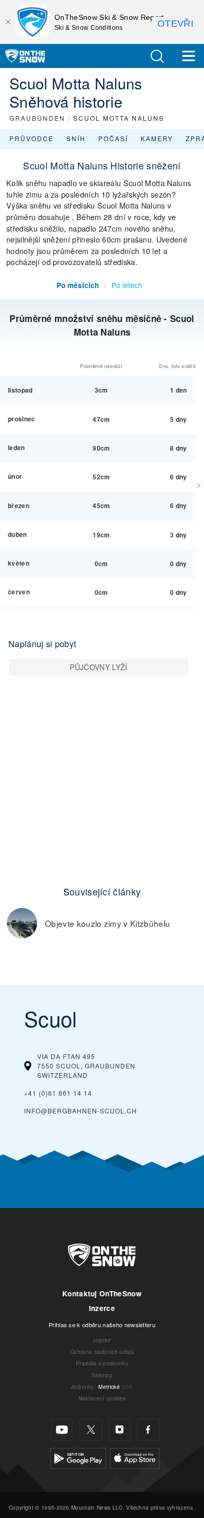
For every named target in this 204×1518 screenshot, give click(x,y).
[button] (157, 56)
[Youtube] (62, 1430)
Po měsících (77, 285)
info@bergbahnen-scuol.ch (80, 1110)
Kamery (157, 138)
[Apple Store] (135, 1456)
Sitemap (102, 1375)
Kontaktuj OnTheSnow (102, 1293)
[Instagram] (119, 1430)
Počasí (113, 138)
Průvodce (31, 138)
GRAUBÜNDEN (37, 117)
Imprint (101, 1340)
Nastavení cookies (102, 1398)
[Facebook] (148, 1430)
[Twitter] (91, 1430)
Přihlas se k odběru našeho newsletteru (102, 1324)
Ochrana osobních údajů (102, 1351)
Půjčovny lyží (98, 667)
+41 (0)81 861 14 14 (58, 1092)
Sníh (76, 138)
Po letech (126, 285)
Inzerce (102, 1308)
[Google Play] (78, 1456)
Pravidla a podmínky (102, 1363)
